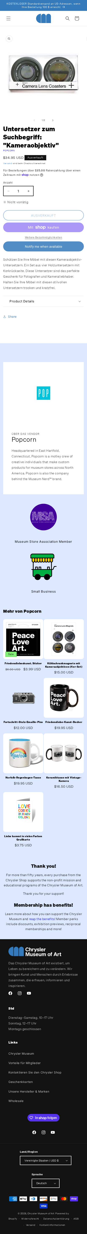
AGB (76, 1218)
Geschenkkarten (20, 1082)
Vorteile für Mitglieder (24, 1063)
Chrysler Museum (21, 1053)
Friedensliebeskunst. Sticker (23, 663)
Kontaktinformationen (52, 1225)
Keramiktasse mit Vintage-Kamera (64, 779)
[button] (8, 18)
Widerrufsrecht (30, 1218)
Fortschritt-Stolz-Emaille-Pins (23, 722)
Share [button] (12, 316)
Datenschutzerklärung (56, 1218)
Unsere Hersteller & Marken (28, 1091)
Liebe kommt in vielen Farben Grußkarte (23, 838)
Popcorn (9, 150)
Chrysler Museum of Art (40, 1213)
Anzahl (7, 182)
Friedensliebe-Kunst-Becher (63, 722)
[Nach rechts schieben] (52, 120)
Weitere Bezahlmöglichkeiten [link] (43, 237)
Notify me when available (43, 247)
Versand (7, 163)
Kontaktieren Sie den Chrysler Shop (34, 1072)
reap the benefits (42, 919)
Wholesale (15, 1101)
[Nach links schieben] (34, 120)
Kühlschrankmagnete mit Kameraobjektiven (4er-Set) (64, 665)
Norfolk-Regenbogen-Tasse (23, 777)
